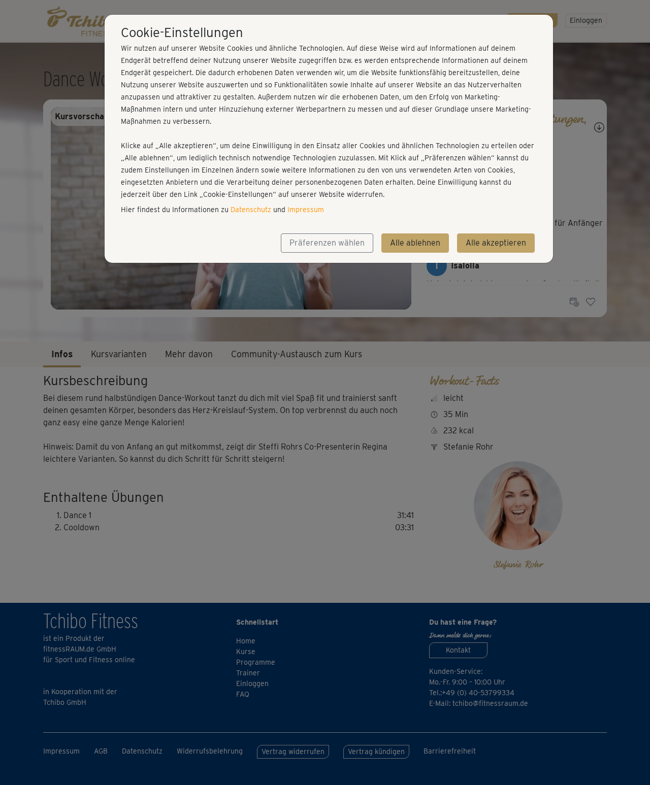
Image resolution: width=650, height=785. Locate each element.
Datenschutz (251, 210)
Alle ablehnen (415, 243)
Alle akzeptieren (496, 243)
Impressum (305, 210)
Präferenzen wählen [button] (327, 243)
